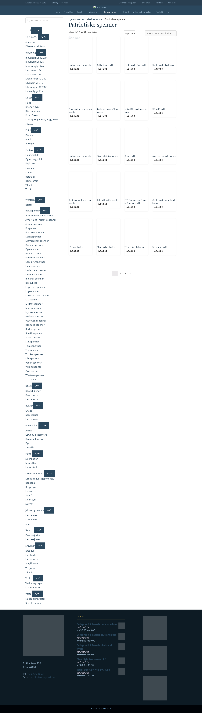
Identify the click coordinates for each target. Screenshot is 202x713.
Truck (79, 12)
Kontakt (159, 3)
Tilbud (126, 12)
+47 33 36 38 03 (35, 673)
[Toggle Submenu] (36, 30)
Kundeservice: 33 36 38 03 (35, 3)
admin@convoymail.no (61, 3)
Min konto (172, 3)
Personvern (145, 3)
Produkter (68, 12)
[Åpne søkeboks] (167, 12)
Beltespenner (110, 12)
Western (93, 12)
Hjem (57, 12)
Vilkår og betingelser (127, 3)
